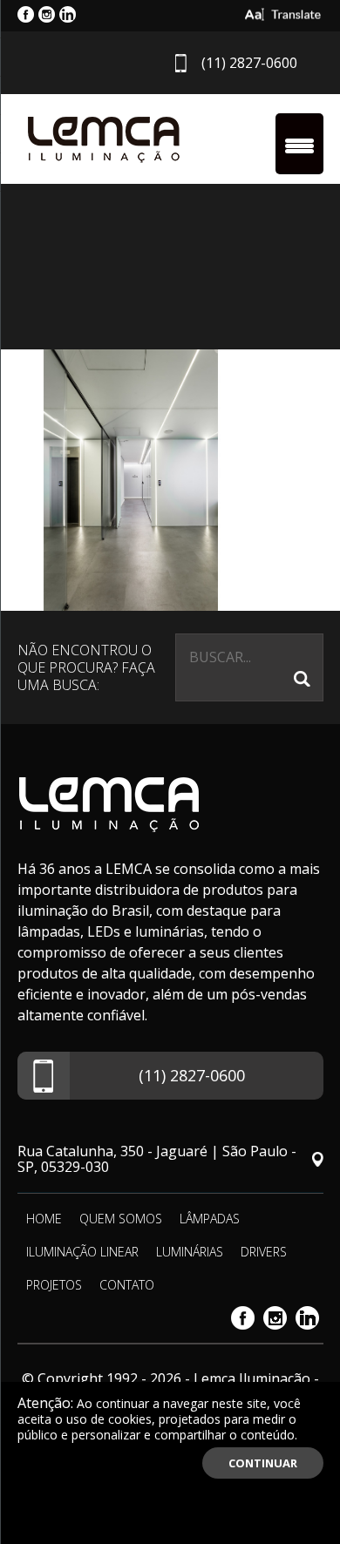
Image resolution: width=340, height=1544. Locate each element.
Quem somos (120, 1218)
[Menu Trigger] (299, 143)
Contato (126, 1285)
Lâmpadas (210, 1218)
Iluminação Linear (82, 1251)
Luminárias (189, 1251)
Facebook (243, 1318)
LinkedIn (307, 1318)
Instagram (275, 1318)
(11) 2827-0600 (249, 63)
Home (44, 1218)
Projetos (54, 1285)
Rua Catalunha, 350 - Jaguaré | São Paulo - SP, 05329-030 (156, 1158)
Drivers (264, 1251)
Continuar (262, 1463)
